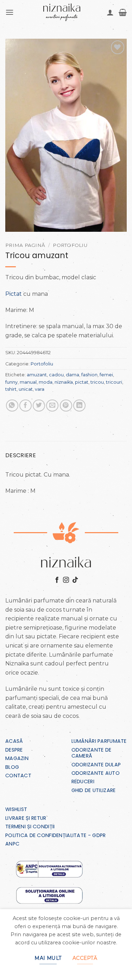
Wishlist (16, 809)
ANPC (12, 843)
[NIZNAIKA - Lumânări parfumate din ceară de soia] (61, 12)
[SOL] (49, 895)
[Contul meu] (110, 12)
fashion (89, 374)
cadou (56, 374)
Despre (14, 749)
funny (11, 382)
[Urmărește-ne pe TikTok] (75, 580)
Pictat (13, 294)
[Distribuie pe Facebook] (25, 406)
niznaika (64, 382)
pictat (81, 382)
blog (12, 767)
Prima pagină (25, 245)
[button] (9, 12)
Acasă (14, 741)
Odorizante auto (95, 773)
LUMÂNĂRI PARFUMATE (99, 741)
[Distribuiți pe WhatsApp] (12, 406)
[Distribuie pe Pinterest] (66, 406)
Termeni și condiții (30, 826)
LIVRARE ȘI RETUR (25, 818)
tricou (97, 382)
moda (45, 382)
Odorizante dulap (96, 764)
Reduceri (82, 781)
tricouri (114, 382)
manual (28, 382)
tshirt (11, 389)
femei (106, 374)
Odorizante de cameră (91, 752)
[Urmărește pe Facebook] (57, 580)
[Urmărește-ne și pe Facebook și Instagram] (66, 580)
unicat (26, 389)
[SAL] (49, 868)
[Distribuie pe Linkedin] (79, 406)
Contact (18, 775)
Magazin (17, 758)
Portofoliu (70, 245)
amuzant (37, 374)
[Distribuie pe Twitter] (39, 406)
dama (72, 374)
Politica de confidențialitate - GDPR (55, 835)
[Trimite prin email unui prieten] (52, 406)
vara (39, 389)
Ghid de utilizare (93, 790)
